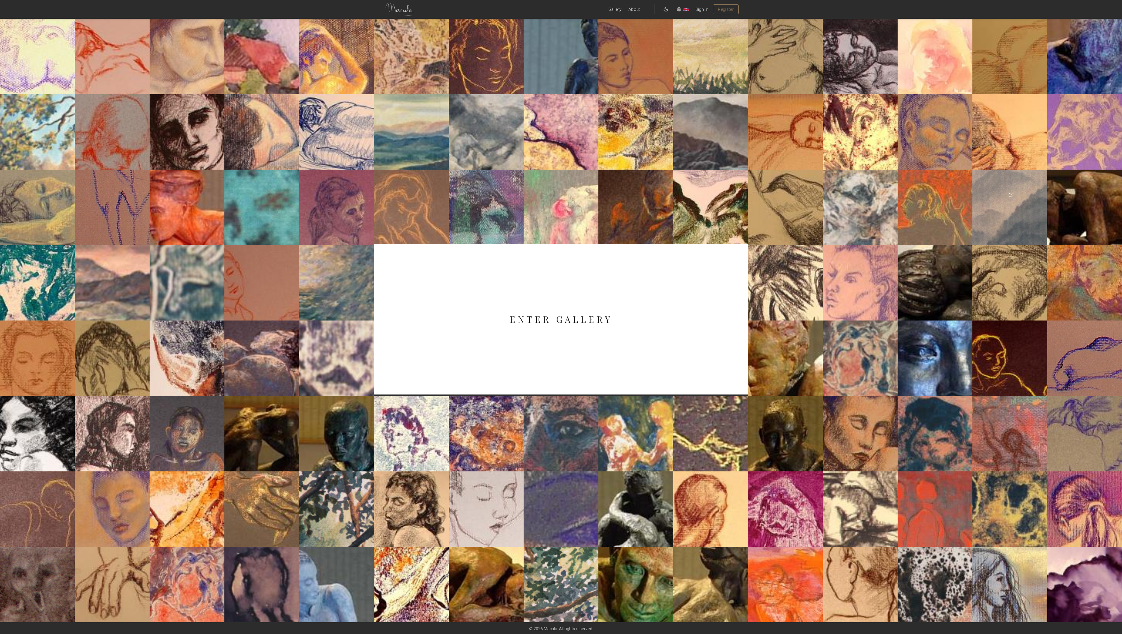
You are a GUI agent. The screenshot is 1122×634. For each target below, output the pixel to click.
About (634, 9)
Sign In (701, 9)
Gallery (614, 9)
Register (726, 9)
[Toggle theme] (666, 9)
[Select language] (683, 9)
